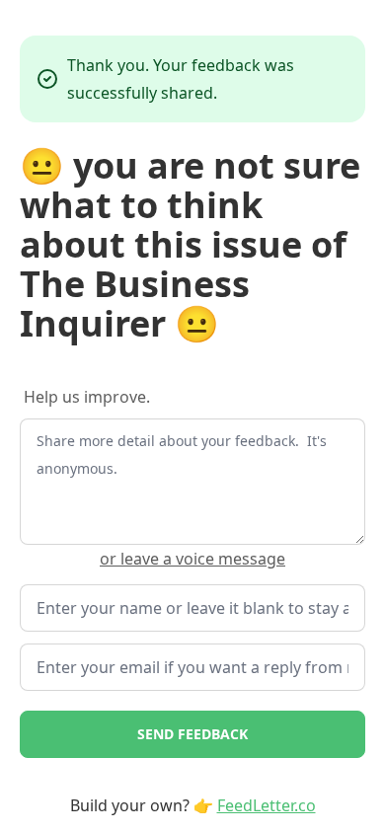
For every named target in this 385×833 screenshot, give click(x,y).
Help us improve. (87, 397)
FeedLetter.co (266, 805)
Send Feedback (192, 733)
